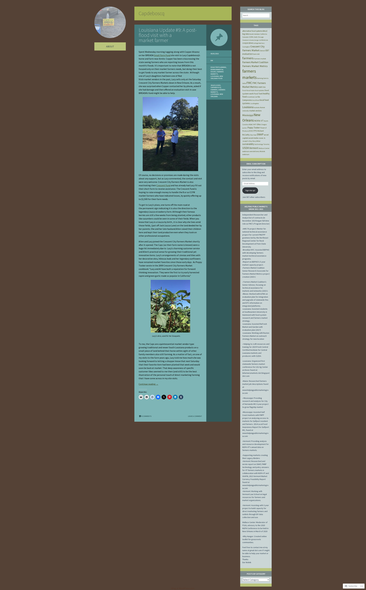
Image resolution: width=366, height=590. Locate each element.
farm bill (256, 54)
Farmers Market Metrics (255, 66)
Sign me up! (250, 190)
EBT (267, 50)
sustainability (248, 144)
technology (259, 144)
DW (212, 60)
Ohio (259, 124)
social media (253, 138)
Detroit (262, 51)
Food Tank (258, 93)
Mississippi (247, 115)
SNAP (260, 134)
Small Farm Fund (162, 55)
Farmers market (260, 59)
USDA (245, 148)
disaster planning (218, 67)
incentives (250, 97)
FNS (264, 87)
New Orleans (217, 95)
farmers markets (217, 73)
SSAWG (261, 138)
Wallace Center (264, 148)
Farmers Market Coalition (255, 62)
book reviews (254, 34)
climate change (253, 40)
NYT (254, 124)
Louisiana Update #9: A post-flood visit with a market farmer (168, 35)
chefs (255, 37)
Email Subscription (255, 163)
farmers (214, 90)
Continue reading (148, 384)
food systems (259, 90)
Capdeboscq (216, 87)
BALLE (265, 31)
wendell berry (254, 151)
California (263, 34)
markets (257, 107)
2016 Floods (216, 85)
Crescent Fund (163, 185)
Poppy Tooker (253, 127)
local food (255, 100)
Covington (246, 47)
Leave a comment (195, 416)
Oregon (264, 125)
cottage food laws (259, 43)
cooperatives (247, 43)
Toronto (266, 144)
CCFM (251, 37)
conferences (263, 40)
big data (245, 34)
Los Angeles (254, 103)
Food (244, 90)
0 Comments (146, 416)
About (110, 46)
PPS (255, 131)
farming (260, 78)
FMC (249, 83)
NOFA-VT (258, 120)
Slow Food (253, 135)
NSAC (251, 124)
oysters (244, 128)
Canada (245, 37)
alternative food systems (252, 31)
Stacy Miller (256, 141)
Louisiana (215, 76)
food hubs (250, 90)
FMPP (260, 87)
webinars (245, 151)
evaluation (247, 53)
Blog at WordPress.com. (183, 588)
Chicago (261, 37)
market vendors (255, 110)
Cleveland (245, 40)
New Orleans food (217, 77)
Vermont (253, 148)
